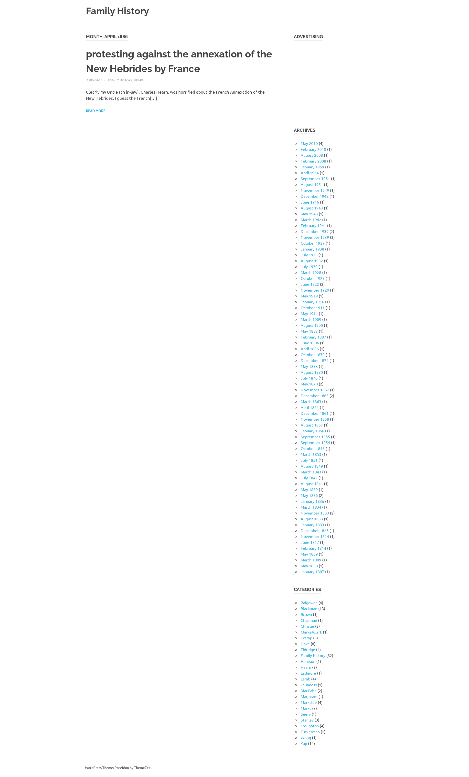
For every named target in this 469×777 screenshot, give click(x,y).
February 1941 (313, 225)
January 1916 (312, 301)
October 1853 (313, 448)
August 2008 (312, 155)
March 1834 (311, 506)
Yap (304, 743)
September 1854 (315, 442)
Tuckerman (310, 731)
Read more (95, 111)
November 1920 (315, 289)
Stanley (307, 719)
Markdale (309, 702)
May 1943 (309, 213)
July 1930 (309, 266)
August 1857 (312, 424)
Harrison (308, 661)
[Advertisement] (338, 81)
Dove (305, 643)
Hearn (139, 80)
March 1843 (311, 471)
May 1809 (309, 553)
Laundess (309, 684)
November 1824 (315, 536)
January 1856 (312, 430)
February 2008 (313, 160)
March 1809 (311, 559)
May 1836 (309, 495)
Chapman (309, 620)
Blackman (309, 608)
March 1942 (311, 219)
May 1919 (309, 295)
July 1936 (309, 254)
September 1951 (315, 178)
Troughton (310, 725)
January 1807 (312, 571)
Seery (306, 713)
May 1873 (309, 366)
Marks (306, 708)
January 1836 (312, 501)
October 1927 (313, 278)
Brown (306, 614)
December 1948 (315, 196)
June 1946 (310, 201)
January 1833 (312, 524)
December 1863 (315, 395)
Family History (117, 10)
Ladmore (308, 672)
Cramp (306, 637)
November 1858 (315, 418)
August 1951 (312, 184)
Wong (306, 737)
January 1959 (312, 166)
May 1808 (309, 565)
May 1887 (309, 330)
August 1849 (312, 465)
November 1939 (315, 237)
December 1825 (315, 530)
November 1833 (315, 512)
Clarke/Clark (311, 631)
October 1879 (313, 354)
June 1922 (310, 284)
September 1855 (315, 436)
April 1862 (310, 407)
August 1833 (312, 518)
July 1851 (309, 460)
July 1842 (309, 477)
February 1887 (313, 336)
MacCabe (309, 690)
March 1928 (311, 272)
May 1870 (309, 383)
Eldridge (308, 649)
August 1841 (312, 483)
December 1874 (315, 360)
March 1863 (311, 401)
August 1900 (312, 325)
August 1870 (312, 372)
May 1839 (309, 489)
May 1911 (309, 313)
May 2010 (309, 143)
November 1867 (315, 389)
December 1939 (315, 231)
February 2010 (313, 149)
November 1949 (315, 190)
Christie (307, 626)
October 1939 (313, 243)
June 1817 (310, 542)
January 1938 (312, 248)
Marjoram (309, 696)
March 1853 (311, 454)
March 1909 (311, 319)
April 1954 (310, 172)
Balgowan (309, 602)
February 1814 (313, 548)
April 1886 (310, 348)
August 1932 (312, 260)
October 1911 (313, 307)
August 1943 (312, 207)
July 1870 (309, 377)
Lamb (305, 678)
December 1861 (315, 413)
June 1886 (310, 342)
